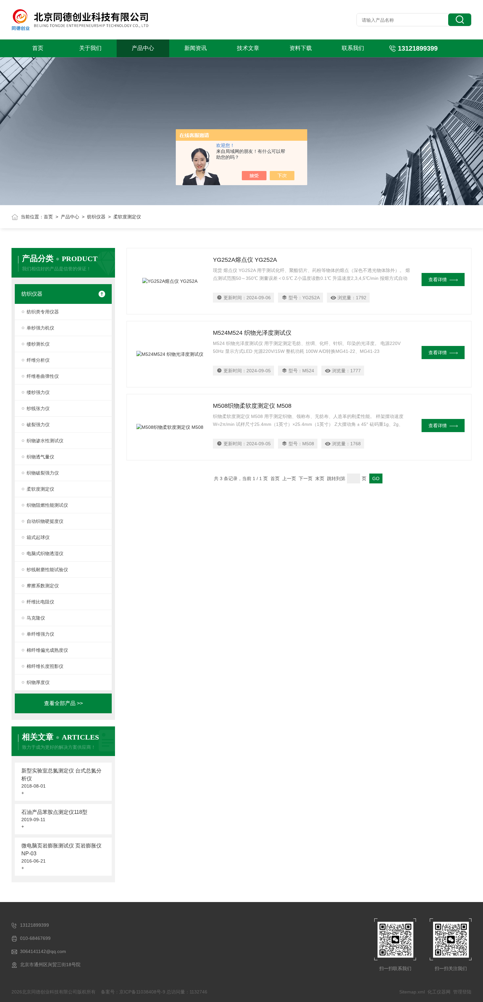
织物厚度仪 (38, 682)
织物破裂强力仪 (43, 473)
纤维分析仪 (38, 360)
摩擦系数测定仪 (43, 585)
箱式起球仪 (38, 537)
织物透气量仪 (40, 456)
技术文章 (248, 48)
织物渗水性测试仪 (45, 440)
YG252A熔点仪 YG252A (245, 260)
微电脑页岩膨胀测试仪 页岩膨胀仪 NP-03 (61, 849)
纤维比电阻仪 (40, 601)
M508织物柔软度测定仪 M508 (252, 406)
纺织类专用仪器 (43, 311)
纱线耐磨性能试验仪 (47, 569)
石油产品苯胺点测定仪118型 (54, 812)
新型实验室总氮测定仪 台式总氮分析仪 (61, 774)
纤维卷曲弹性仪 (43, 376)
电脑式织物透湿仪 (45, 553)
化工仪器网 (438, 991)
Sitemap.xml (412, 991)
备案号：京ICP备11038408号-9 (133, 991)
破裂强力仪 (38, 424)
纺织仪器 (96, 216)
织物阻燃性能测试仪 (47, 505)
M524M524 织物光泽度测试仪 (252, 333)
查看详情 (437, 279)
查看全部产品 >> (63, 703)
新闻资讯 (195, 48)
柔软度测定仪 (40, 489)
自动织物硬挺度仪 (45, 521)
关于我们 (90, 48)
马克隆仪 (36, 618)
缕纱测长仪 (38, 344)
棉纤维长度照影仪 (45, 666)
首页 (37, 48)
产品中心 (143, 48)
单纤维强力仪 (40, 634)
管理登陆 (462, 991)
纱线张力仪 (38, 408)
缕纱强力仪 (38, 392)
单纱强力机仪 (40, 327)
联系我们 (353, 48)
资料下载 (300, 48)
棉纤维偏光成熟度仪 (47, 650)
